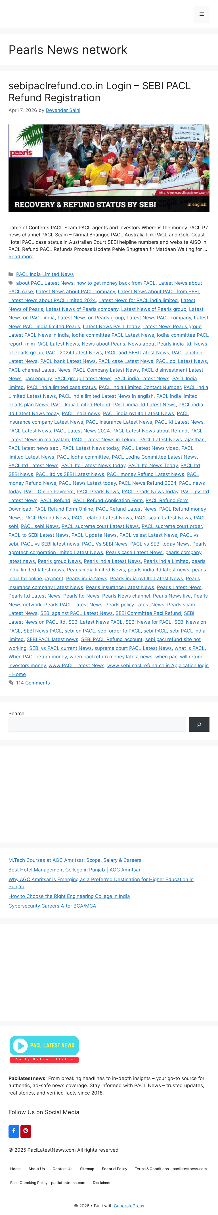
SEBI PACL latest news (52, 639)
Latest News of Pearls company (82, 309)
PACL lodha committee (83, 457)
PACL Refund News (46, 518)
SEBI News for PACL (148, 622)
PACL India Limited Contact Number (140, 387)
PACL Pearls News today (150, 491)
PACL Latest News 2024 (82, 431)
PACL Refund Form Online (63, 509)
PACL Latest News (30, 431)
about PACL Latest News (45, 283)
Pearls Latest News (179, 587)
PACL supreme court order (172, 526)
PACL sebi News (40, 526)
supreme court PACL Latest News (133, 648)
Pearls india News (86, 578)
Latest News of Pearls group (153, 309)
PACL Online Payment (49, 491)
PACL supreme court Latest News (100, 526)
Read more (21, 256)
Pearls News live (172, 596)
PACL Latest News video (150, 448)
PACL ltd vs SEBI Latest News (70, 474)
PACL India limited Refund (80, 404)
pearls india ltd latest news (158, 570)
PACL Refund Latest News (126, 509)
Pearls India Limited (166, 561)
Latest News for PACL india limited (138, 300)
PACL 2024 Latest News (74, 352)
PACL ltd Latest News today (93, 465)
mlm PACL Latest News (52, 344)
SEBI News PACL (43, 631)
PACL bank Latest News (68, 361)
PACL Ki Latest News (179, 422)
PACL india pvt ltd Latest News (138, 413)
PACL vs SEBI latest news (50, 544)
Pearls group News (59, 561)
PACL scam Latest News (163, 518)
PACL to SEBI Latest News (39, 535)
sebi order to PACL (119, 631)
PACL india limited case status (61, 387)
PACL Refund (55, 500)
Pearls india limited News (96, 570)
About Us (36, 1168)
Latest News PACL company (159, 318)
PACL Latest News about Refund (150, 431)
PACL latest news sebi (34, 448)
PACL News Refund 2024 (147, 483)
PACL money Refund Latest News (145, 474)
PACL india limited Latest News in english (106, 396)
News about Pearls (103, 344)
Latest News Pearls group (172, 326)
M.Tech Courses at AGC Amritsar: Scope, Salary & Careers (75, 860)
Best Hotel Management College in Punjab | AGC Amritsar (75, 870)
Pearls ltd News (81, 596)
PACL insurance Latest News (119, 422)
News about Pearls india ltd (159, 344)
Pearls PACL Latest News (73, 605)
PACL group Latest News (83, 378)
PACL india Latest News (141, 378)
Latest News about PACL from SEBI (158, 291)
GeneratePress (129, 1205)
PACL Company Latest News (106, 370)
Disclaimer (102, 1182)
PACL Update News (94, 535)
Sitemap (87, 1168)
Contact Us (62, 1168)
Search (16, 713)
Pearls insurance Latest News (120, 587)
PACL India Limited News (45, 274)
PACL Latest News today (90, 448)
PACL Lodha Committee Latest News (154, 457)
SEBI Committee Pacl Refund (148, 613)
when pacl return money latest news (111, 656)
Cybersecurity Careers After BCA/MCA (52, 906)
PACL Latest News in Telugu (104, 439)
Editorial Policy (114, 1168)
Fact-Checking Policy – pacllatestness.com (47, 1182)
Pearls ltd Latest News (34, 596)
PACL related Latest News (102, 518)
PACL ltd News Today (153, 465)
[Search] (199, 724)
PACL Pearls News (98, 491)
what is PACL (190, 648)
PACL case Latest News (125, 361)
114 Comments (33, 683)
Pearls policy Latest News (134, 605)
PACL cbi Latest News (181, 361)
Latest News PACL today (111, 326)
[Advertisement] (109, 794)
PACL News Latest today (87, 483)
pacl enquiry (38, 378)
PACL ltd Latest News (33, 465)
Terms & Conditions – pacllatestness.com (171, 1168)
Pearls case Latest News (134, 552)
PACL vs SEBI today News (160, 544)
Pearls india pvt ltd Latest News (146, 578)
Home (15, 1168)
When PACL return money (38, 656)
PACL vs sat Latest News (148, 535)
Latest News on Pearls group (91, 318)
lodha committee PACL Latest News (113, 335)
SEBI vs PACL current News (60, 648)
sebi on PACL (80, 631)
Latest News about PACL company (75, 291)
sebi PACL (155, 631)
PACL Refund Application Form (108, 500)
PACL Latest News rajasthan (172, 439)
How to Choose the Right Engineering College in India (69, 896)
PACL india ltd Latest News (144, 404)
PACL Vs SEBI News (104, 544)
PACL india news (81, 413)
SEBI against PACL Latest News (76, 613)
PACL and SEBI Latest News (137, 352)
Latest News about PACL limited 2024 (52, 300)
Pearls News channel (126, 596)
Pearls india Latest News (112, 561)
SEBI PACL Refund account (111, 639)
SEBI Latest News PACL (95, 622)
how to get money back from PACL (116, 283)
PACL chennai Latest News (39, 370)
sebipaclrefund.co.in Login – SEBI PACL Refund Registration (100, 91)
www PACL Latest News (76, 665)
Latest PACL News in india (39, 335)
